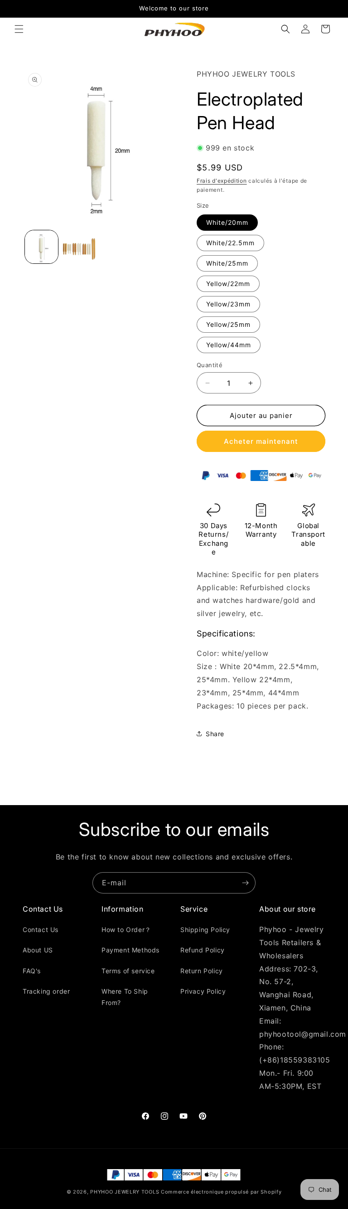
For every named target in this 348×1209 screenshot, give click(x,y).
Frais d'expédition (222, 180)
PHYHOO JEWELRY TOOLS (124, 1192)
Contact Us (40, 929)
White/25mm (227, 263)
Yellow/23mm (228, 304)
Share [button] (215, 734)
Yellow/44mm (228, 345)
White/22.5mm (230, 243)
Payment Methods (131, 950)
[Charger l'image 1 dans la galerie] (41, 246)
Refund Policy (202, 950)
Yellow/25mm (228, 324)
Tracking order (46, 991)
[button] (19, 29)
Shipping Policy (205, 929)
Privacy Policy (203, 991)
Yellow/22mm (228, 283)
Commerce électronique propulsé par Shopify (221, 1192)
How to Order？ (126, 929)
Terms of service (128, 971)
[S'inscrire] (245, 882)
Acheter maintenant (261, 441)
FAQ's (32, 971)
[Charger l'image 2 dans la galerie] (79, 246)
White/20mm (227, 222)
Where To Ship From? (125, 996)
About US (38, 950)
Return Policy (201, 971)
